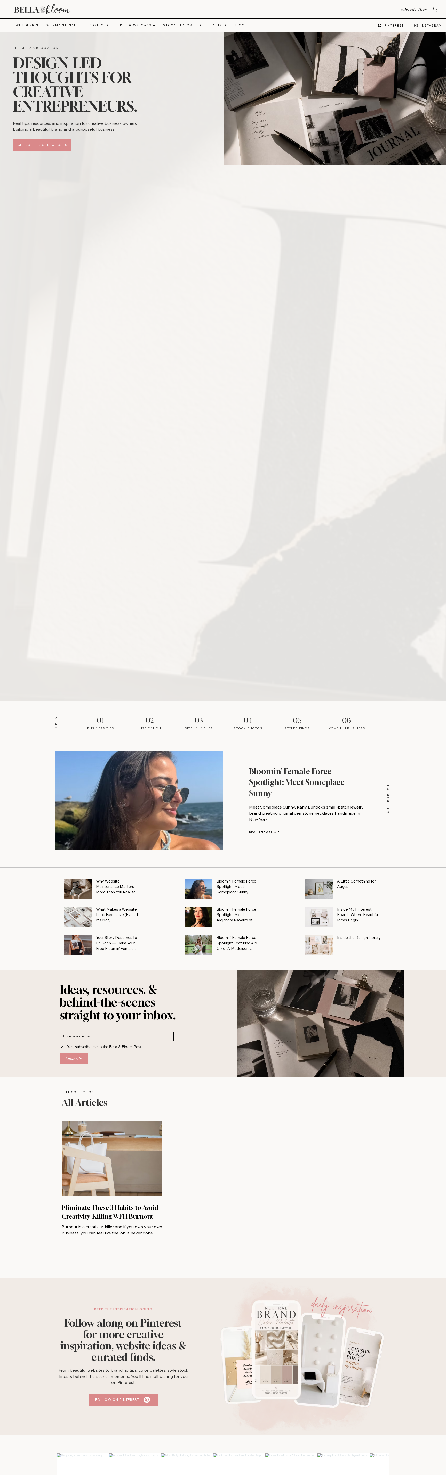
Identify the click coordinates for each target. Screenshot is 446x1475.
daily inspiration (341, 1306)
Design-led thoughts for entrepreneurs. (75, 84)
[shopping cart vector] (434, 9)
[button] (413, 9)
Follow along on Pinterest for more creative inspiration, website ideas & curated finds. (123, 1340)
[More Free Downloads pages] (154, 25)
